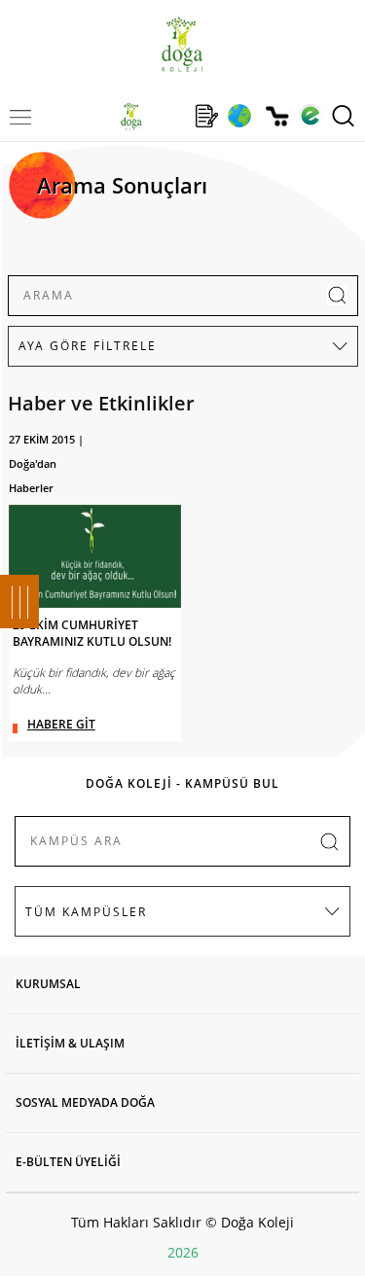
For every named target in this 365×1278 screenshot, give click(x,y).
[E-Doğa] (310, 115)
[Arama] (343, 115)
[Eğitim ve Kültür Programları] (239, 115)
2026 (183, 1252)
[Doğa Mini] (169, 115)
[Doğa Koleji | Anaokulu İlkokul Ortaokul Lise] (182, 44)
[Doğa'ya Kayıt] (206, 115)
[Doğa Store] (277, 116)
